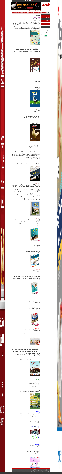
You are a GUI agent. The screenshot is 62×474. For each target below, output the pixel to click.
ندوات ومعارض (32, 12)
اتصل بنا (47, 12)
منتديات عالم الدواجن (42, 470)
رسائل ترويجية (42, 471)
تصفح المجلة (40, 469)
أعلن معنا (45, 471)
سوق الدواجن (41, 12)
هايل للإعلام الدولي (33, 471)
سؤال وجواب (48, 471)
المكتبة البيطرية (28, 12)
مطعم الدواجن (21, 12)
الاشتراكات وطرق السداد (47, 20)
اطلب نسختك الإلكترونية (36, 469)
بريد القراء (25, 12)
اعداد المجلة (44, 12)
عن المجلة (48, 14)
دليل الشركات (15, 12)
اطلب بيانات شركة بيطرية (47, 24)
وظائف (18, 12)
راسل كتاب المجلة (31, 469)
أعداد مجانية (49, 21)
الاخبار (35, 12)
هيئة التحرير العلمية (48, 17)
